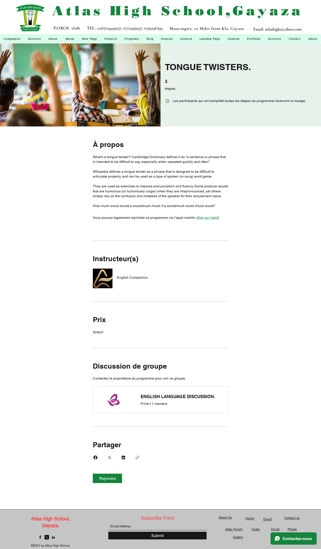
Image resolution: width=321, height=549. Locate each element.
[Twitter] (47, 537)
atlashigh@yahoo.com (283, 29)
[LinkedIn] (53, 537)
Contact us (292, 518)
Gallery (238, 537)
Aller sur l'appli (207, 218)
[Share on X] (109, 457)
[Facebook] (40, 537)
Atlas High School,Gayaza (177, 11)
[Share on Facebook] (95, 457)
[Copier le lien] (137, 457)
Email (275, 529)
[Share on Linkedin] (123, 457)
